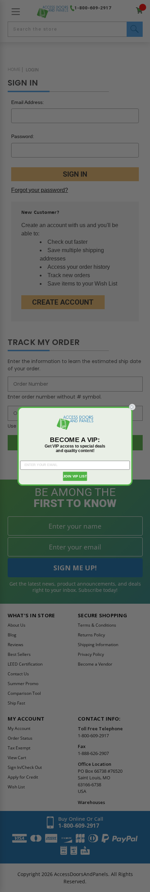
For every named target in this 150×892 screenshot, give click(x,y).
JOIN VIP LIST (75, 476)
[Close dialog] (132, 407)
